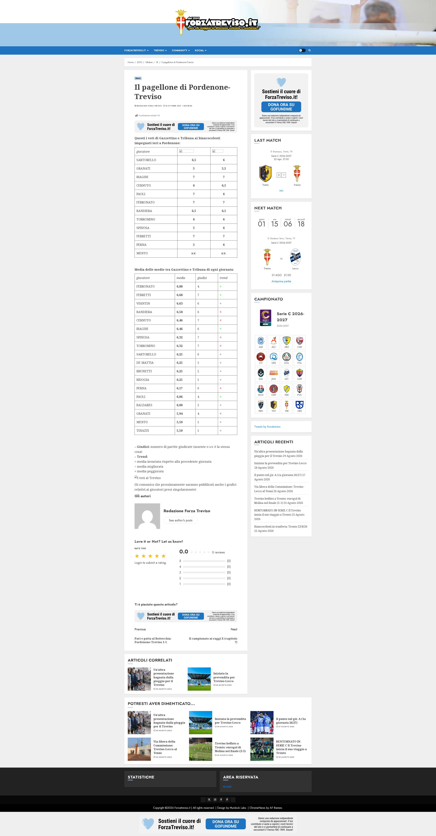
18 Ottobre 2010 (173, 106)
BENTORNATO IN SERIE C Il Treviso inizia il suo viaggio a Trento (277, 512)
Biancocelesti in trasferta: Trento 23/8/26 (280, 526)
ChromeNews (257, 808)
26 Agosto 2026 (164, 757)
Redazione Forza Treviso (149, 106)
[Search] (309, 50)
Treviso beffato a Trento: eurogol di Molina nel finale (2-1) (230, 747)
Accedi (227, 787)
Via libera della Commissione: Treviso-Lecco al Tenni (165, 747)
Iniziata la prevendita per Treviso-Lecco (224, 677)
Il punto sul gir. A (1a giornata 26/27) (278, 475)
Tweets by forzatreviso (267, 427)
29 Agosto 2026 (164, 689)
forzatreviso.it (135, 50)
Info (281, 190)
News (138, 78)
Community (179, 50)
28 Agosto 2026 (223, 685)
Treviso (159, 50)
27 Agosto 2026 (286, 727)
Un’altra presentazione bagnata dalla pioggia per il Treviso (163, 677)
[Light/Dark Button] (302, 50)
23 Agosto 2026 (225, 755)
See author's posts (180, 520)
